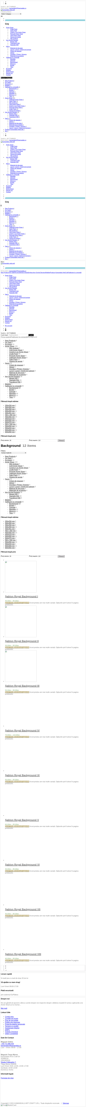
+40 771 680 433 (7, 1044)
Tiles (11, 96)
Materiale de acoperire (16, 125)
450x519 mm (10, 419)
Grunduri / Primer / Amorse (18, 126)
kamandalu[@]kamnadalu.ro (17, 8)
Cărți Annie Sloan (15, 104)
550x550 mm (10, 426)
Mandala (12, 93)
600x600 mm (10, 430)
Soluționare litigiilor (12, 1028)
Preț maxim (33, 440)
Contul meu (9, 1017)
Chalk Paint (13, 109)
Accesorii (9, 84)
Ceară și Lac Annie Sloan (17, 106)
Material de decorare (16, 123)
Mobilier (8, 85)
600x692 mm (10, 432)
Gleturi (11, 121)
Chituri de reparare (15, 120)
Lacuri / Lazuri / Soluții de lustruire (20, 128)
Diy (6, 131)
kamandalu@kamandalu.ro (11, 1046)
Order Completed (11, 1034)
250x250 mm (10, 405)
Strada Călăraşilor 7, (8, 1062)
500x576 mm (10, 422)
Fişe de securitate (11, 1020)
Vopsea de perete (15, 110)
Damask (12, 92)
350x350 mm (10, 409)
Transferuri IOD (14, 117)
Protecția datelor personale (15, 1024)
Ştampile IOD (14, 115)
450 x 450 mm (10, 415)
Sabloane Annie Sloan (16, 99)
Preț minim (5, 440)
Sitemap (66, 1103)
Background (13, 88)
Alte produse (13, 103)
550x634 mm (10, 428)
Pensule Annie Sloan (16, 107)
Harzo (7, 118)
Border (11, 90)
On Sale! (8, 82)
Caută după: (4, 335)
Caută (31, 335)
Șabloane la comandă (12, 87)
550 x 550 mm (10, 424)
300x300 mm (10, 407)
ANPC (7, 1030)
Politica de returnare (12, 1022)
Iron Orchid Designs (12, 112)
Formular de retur (7, 1078)
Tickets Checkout (11, 1032)
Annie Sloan (10, 98)
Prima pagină (6, 337)
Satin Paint (13, 101)
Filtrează (61, 440)
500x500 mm (10, 421)
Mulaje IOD (13, 114)
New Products (9, 80)
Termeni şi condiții (11, 1026)
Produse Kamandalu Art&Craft (14, 129)
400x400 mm (10, 411)
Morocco (12, 95)
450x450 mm (10, 417)
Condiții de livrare (11, 1018)
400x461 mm (10, 413)
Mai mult (4, 1008)
